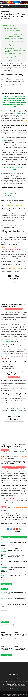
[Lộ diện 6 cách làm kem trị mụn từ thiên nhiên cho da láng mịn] (7, 642)
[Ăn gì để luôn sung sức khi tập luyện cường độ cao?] (4, 569)
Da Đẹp (16, 632)
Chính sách (9, 692)
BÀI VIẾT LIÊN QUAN (5, 537)
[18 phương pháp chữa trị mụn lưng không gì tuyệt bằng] (21, 628)
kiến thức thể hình (17, 523)
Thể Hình (6, 11)
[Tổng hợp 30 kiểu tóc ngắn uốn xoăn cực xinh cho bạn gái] (4, 612)
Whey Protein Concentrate (7, 193)
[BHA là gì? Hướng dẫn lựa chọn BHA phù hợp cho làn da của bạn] (21, 642)
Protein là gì (8, 89)
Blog (2, 558)
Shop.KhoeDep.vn (14, 498)
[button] (26, 6)
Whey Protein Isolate (6, 195)
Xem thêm (13, 617)
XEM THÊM (3, 539)
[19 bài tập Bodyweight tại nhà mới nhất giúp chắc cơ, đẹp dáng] (4, 563)
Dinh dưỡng (3, 545)
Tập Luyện (2, 11)
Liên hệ (19, 692)
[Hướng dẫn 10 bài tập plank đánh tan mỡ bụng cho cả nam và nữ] (4, 594)
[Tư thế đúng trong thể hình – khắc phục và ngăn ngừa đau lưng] (4, 556)
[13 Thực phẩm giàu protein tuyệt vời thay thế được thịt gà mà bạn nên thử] (4, 544)
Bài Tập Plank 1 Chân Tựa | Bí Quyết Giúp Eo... (17, 604)
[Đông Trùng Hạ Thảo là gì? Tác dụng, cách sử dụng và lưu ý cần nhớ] (4, 575)
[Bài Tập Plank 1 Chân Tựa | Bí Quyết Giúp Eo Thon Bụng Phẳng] (4, 606)
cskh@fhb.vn (15, 688)
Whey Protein (24, 523)
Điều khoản (15, 692)
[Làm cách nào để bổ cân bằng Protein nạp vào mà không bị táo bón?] (4, 552)
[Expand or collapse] (26, 26)
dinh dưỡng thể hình (9, 523)
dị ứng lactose (22, 150)
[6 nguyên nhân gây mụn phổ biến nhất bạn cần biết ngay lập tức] (4, 600)
